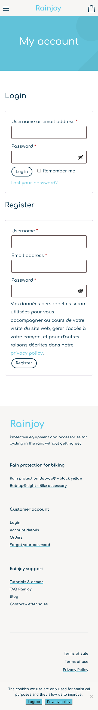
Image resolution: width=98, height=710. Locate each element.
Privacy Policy (75, 670)
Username (34, 230)
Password (33, 146)
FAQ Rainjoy (21, 589)
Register (24, 363)
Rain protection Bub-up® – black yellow (46, 478)
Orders (16, 537)
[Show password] (81, 157)
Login (15, 523)
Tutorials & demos (26, 582)
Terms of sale (76, 654)
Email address (39, 255)
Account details (24, 530)
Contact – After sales (29, 604)
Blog (14, 597)
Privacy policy (58, 701)
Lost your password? (34, 183)
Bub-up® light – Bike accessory (38, 486)
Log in (22, 172)
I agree (34, 701)
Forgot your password (30, 545)
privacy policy (27, 353)
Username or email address (49, 121)
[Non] (91, 696)
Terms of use (76, 662)
